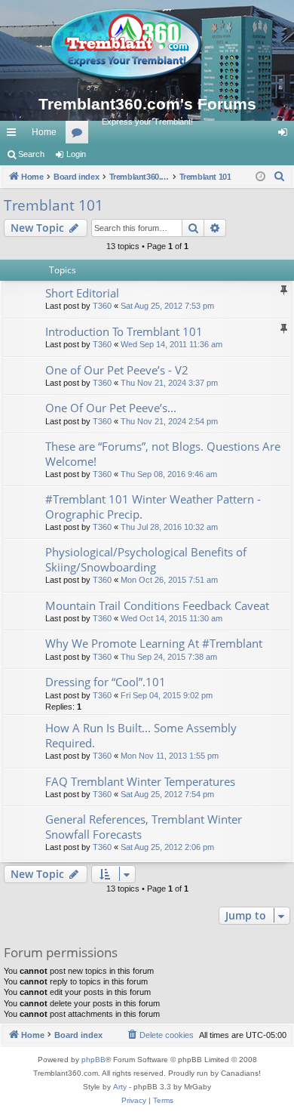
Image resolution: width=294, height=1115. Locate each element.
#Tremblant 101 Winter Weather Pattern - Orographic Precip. (153, 506)
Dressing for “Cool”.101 (105, 681)
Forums (80, 135)
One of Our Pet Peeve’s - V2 (116, 369)
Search (31, 154)
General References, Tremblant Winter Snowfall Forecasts (143, 826)
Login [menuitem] (285, 135)
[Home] (147, 45)
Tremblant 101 (53, 205)
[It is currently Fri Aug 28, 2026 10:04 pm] (260, 177)
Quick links (14, 135)
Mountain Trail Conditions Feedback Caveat (157, 605)
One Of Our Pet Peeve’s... (110, 407)
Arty (120, 1087)
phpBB (93, 1059)
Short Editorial (82, 292)
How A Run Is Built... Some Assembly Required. (141, 735)
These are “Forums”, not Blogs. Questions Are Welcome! (162, 453)
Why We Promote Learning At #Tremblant (153, 643)
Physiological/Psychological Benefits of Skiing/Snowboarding (146, 559)
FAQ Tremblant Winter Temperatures (140, 781)
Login (76, 154)
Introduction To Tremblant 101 (124, 331)
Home (44, 132)
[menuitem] (279, 176)
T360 (102, 305)
